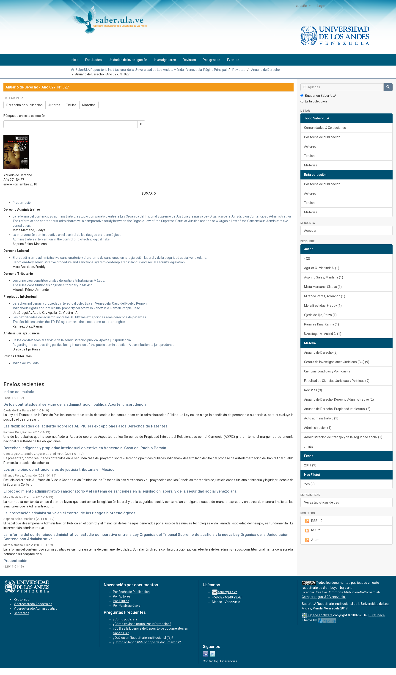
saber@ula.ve (227, 592)
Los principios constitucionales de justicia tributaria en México (59, 469)
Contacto (210, 661)
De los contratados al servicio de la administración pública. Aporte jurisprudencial (75, 404)
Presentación (15, 560)
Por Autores (122, 596)
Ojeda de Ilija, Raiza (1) (320, 315)
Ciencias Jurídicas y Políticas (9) (328, 371)
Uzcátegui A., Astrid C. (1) (322, 334)
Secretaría (21, 613)
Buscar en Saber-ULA (320, 95)
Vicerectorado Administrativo (35, 608)
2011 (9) (310, 465)
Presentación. (23, 202)
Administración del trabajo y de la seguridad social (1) (343, 437)
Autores (54, 105)
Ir (141, 124)
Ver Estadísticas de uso (321, 502)
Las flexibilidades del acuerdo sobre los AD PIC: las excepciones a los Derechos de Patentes (85, 426)
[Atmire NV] (327, 620)
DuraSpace (376, 615)
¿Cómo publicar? (125, 619)
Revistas (238, 70)
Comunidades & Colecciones (325, 127)
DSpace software (320, 615)
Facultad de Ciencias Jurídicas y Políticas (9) (336, 381)
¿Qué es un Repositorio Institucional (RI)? (143, 637)
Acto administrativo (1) (321, 418)
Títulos (71, 105)
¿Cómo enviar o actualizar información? (142, 624)
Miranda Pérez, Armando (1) (324, 296)
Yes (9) (309, 484)
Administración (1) (317, 428)
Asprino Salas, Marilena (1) (323, 277)
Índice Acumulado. (26, 363)
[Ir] (388, 87)
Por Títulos (121, 601)
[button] (303, 5)
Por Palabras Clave (126, 605)
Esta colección (316, 101)
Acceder (310, 230)
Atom (315, 540)
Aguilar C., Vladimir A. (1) (321, 268)
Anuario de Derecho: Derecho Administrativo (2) (339, 399)
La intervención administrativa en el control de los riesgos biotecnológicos (69, 513)
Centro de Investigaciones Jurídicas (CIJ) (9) (336, 362)
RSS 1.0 (316, 521)
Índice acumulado (18, 391)
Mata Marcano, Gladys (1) (323, 287)
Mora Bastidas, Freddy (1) (323, 305)
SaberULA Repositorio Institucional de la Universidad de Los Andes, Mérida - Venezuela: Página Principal (151, 70)
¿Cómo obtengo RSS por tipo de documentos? (147, 642)
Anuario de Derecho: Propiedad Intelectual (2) (337, 409)
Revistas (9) (313, 390)
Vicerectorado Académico (33, 604)
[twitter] (212, 654)
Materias (89, 105)
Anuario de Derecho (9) (321, 352)
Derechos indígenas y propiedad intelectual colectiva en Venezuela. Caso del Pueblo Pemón (84, 448)
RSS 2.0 (316, 530)
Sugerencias (228, 661)
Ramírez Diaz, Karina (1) (321, 324)
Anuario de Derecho (265, 70)
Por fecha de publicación (24, 105)
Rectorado (21, 599)
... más (309, 446)
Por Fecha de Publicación (131, 592)
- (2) (307, 258)
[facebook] (205, 654)
